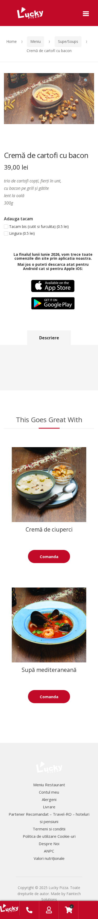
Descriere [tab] (49, 338)
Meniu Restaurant (49, 784)
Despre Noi (49, 843)
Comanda (49, 556)
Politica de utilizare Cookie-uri (49, 836)
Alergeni (49, 799)
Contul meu (49, 792)
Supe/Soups (68, 41)
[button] (86, 81)
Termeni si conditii (49, 828)
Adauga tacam (18, 219)
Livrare (49, 806)
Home (11, 41)
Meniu (35, 41)
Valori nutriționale (49, 858)
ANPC (49, 851)
